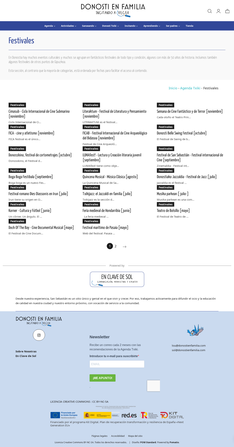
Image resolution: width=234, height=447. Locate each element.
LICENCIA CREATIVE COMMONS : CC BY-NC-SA (79, 401)
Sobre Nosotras (26, 351)
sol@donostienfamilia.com (188, 350)
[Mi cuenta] (218, 10)
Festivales (17, 105)
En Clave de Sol (26, 356)
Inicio (173, 88)
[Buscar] (209, 10)
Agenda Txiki (190, 88)
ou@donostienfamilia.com (189, 345)
